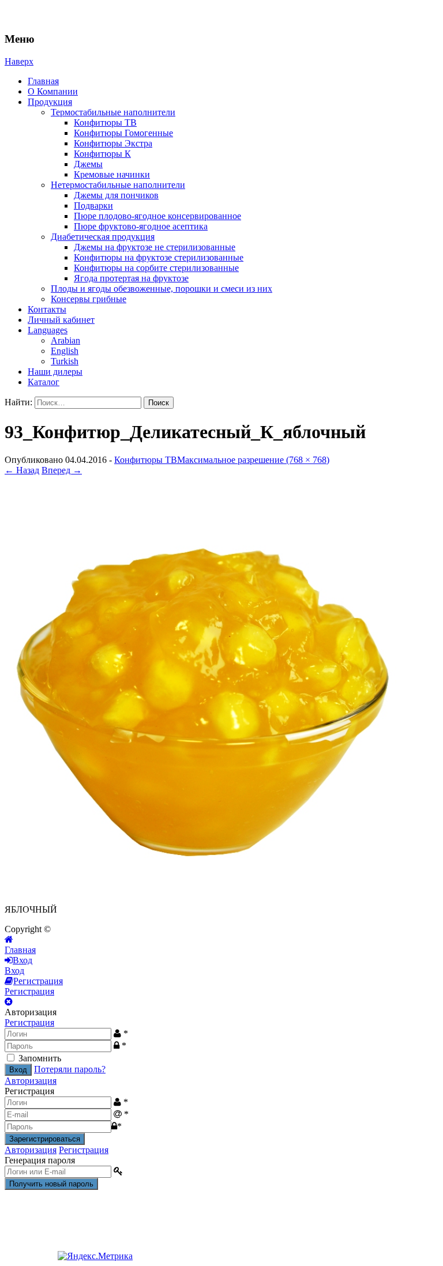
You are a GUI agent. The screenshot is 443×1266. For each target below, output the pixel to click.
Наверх (19, 61)
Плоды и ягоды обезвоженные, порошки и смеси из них (161, 288)
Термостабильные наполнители (113, 112)
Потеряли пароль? (70, 1069)
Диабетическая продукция (103, 237)
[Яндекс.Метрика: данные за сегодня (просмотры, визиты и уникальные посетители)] (95, 1256)
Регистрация (29, 1022)
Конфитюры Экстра (113, 143)
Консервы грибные (88, 299)
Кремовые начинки (112, 174)
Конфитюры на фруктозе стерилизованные (158, 257)
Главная (43, 81)
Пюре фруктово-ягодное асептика (141, 226)
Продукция (50, 102)
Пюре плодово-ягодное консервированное (157, 216)
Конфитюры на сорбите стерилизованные (156, 268)
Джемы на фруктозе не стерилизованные (154, 247)
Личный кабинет (61, 320)
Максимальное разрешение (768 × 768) (253, 460)
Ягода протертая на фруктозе (131, 278)
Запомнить (39, 1058)
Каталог (43, 382)
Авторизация (31, 1081)
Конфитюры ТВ (105, 122)
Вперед (62, 470)
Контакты (47, 309)
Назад (22, 470)
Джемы (88, 164)
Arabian (65, 340)
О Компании (53, 91)
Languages (47, 330)
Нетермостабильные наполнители (118, 185)
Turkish (64, 361)
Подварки (93, 205)
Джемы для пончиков (116, 195)
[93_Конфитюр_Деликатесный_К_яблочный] (213, 890)
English (64, 351)
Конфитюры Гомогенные (123, 133)
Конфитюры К (102, 154)
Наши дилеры (55, 371)
